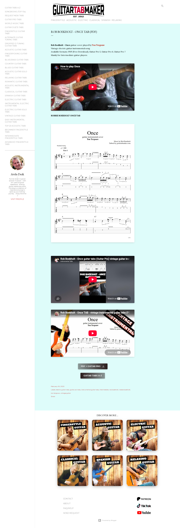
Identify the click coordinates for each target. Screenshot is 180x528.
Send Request (71, 513)
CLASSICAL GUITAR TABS (16, 92)
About (67, 503)
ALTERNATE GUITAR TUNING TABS (14, 38)
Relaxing (117, 20)
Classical (94, 20)
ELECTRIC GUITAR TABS (15, 99)
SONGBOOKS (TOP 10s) (15, 12)
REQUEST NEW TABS (14, 15)
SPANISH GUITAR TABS (15, 96)
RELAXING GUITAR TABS (16, 78)
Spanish (105, 20)
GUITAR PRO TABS (13, 19)
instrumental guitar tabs (90, 390)
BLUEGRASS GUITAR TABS (17, 60)
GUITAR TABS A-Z (12, 8)
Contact (68, 499)
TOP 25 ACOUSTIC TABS (15, 126)
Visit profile (17, 199)
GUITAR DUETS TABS (14, 27)
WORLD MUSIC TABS (14, 23)
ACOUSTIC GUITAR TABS (16, 50)
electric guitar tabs (62, 390)
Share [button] (53, 396)
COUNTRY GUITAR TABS (15, 64)
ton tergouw (55, 393)
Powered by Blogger (109, 520)
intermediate (104, 390)
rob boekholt (113, 390)
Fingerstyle (58, 20)
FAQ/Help (68, 508)
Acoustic (71, 20)
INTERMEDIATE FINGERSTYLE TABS (14, 137)
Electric (83, 20)
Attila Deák (17, 174)
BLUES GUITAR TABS (14, 68)
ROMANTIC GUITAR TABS (16, 82)
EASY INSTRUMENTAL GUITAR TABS (15, 121)
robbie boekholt (124, 390)
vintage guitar (66, 393)
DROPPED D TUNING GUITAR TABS (14, 44)
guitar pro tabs (75, 390)
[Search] (162, 6)
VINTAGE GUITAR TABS (15, 116)
